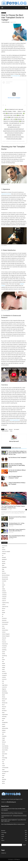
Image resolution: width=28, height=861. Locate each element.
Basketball (4, 559)
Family (3, 628)
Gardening (4, 655)
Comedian (4, 592)
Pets (3, 720)
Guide (3, 659)
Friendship (4, 645)
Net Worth (4, 710)
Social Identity (5, 746)
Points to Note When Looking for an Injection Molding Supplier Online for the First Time (17, 453)
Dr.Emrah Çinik (15, 141)
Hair (3, 661)
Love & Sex (4, 687)
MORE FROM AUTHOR (16, 447)
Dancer (3, 608)
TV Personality (5, 767)
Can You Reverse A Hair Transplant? (17, 457)
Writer (3, 783)
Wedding (4, 779)
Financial (4, 641)
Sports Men (4, 753)
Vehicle (3, 773)
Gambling (4, 649)
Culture (3, 604)
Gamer (3, 651)
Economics (4, 618)
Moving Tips (4, 702)
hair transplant (16, 429)
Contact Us (3, 853)
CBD (3, 587)
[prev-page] (2, 489)
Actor (3, 547)
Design (3, 612)
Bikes (3, 565)
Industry (4, 677)
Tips (3, 761)
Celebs (3, 588)
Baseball (4, 557)
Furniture (4, 647)
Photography (5, 722)
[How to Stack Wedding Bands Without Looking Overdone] (4, 537)
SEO (3, 734)
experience (11, 429)
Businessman (5, 577)
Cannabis (4, 581)
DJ (2, 616)
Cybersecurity (5, 606)
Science (3, 732)
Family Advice (5, 630)
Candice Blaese (4, 509)
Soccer (3, 744)
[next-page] (4, 489)
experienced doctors (6, 194)
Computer (4, 596)
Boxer (3, 571)
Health (3, 663)
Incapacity (4, 675)
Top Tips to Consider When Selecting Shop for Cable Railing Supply (16, 465)
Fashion (3, 632)
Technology (4, 757)
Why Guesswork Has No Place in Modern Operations (12, 813)
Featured (4, 638)
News (3, 712)
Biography (4, 567)
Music (3, 704)
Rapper (3, 726)
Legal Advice (4, 685)
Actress (3, 549)
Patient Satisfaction (5, 430)
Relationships (5, 728)
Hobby (3, 667)
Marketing (4, 691)
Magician (4, 689)
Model (3, 695)
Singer (3, 738)
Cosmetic (4, 598)
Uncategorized (5, 771)
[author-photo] (14, 439)
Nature (3, 708)
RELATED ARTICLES (6, 447)
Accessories (4, 545)
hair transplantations (15, 420)
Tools (3, 763)
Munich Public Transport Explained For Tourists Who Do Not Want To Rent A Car (13, 820)
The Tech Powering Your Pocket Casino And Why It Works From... (13, 507)
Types (3, 769)
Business (4, 573)
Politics (3, 724)
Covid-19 (4, 600)
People (3, 718)
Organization (5, 714)
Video (3, 775)
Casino (3, 585)
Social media (5, 750)
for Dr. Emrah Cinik (15, 75)
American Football (6, 551)
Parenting (4, 716)
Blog (3, 569)
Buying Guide (5, 579)
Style (3, 755)
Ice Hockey (4, 673)
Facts (3, 626)
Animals (4, 553)
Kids (3, 681)
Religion (4, 730)
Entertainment (5, 622)
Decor (3, 610)
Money (3, 696)
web (3, 777)
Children (4, 590)
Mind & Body (7, 10)
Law (3, 683)
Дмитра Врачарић (5, 22)
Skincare (4, 742)
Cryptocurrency (5, 602)
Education (4, 620)
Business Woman (6, 575)
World (3, 781)
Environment (5, 624)
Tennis (3, 759)
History (3, 665)
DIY (3, 614)
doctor (6, 429)
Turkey (11, 430)
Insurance (4, 679)
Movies (3, 700)
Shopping (4, 736)
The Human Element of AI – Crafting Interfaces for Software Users (14, 816)
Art (2, 555)
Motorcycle (4, 698)
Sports (3, 751)
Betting (3, 563)
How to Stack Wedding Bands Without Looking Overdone (13, 824)
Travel (3, 765)
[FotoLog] (14, 3)
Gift (3, 657)
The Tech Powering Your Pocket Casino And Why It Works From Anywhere (13, 809)
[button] (2, 7)
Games (3, 653)
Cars (3, 583)
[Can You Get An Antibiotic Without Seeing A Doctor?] (4, 471)
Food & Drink (5, 643)
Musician (4, 706)
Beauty (3, 561)
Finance (3, 640)
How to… (4, 671)
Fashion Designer (6, 634)
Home (2, 10)
